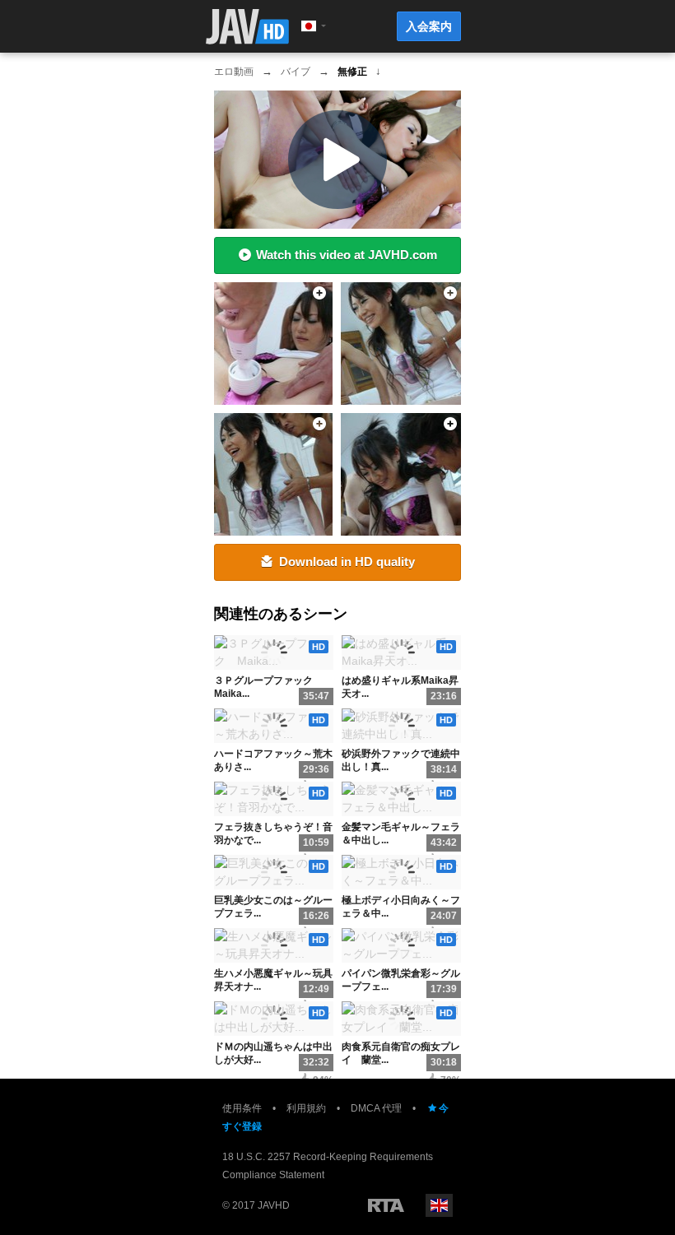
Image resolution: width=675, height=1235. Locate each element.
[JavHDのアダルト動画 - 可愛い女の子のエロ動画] (247, 26)
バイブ (295, 71)
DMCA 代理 (376, 1108)
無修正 (352, 71)
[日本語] (308, 26)
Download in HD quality (347, 562)
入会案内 (429, 26)
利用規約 (306, 1108)
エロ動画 (234, 71)
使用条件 (242, 1108)
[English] (439, 1205)
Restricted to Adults (386, 1205)
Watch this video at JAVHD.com (346, 255)
